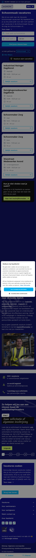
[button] (18, 294)
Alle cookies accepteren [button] (19, 289)
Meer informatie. (25, 285)
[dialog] (18, 279)
